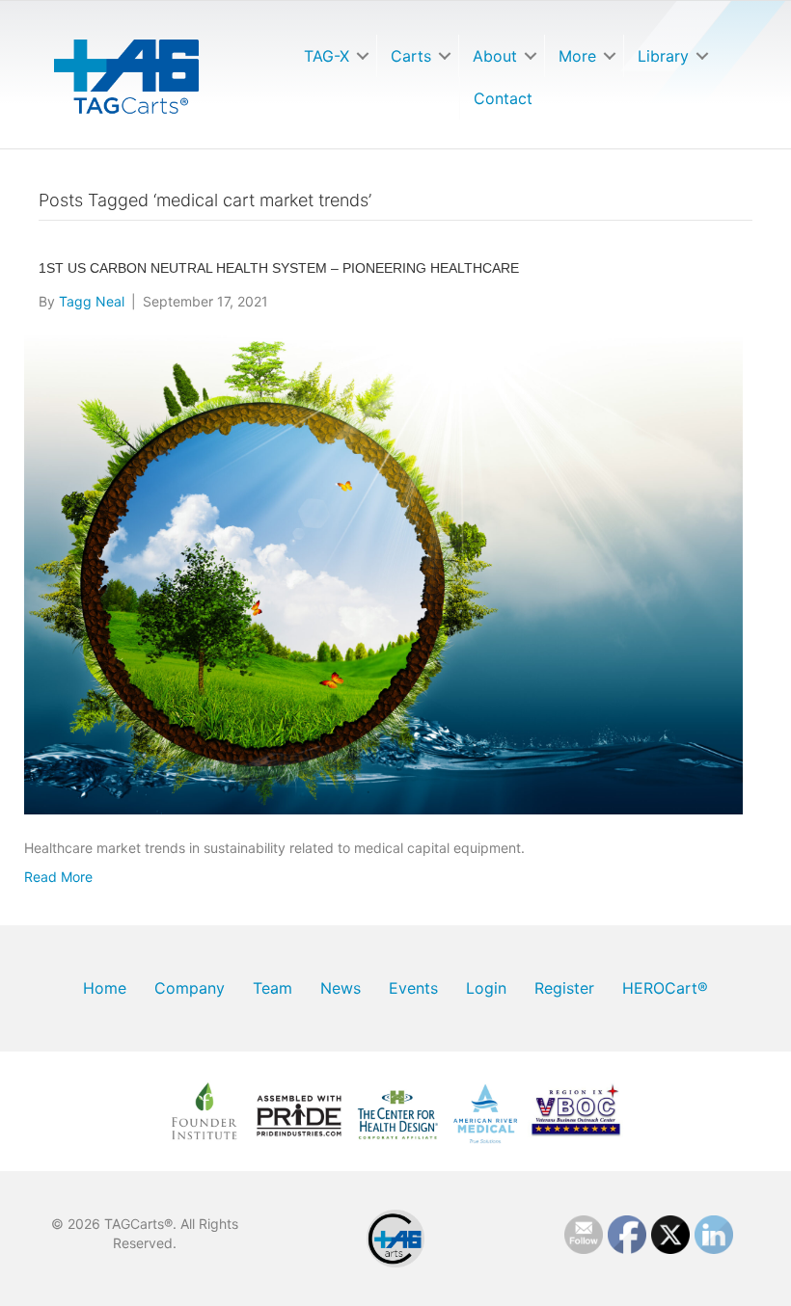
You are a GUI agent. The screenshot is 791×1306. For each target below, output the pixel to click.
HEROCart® (665, 988)
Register (564, 988)
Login (486, 988)
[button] (362, 56)
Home (104, 988)
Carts (411, 56)
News (340, 988)
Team (272, 988)
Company (189, 988)
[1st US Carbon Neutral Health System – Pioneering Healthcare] (383, 573)
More (577, 56)
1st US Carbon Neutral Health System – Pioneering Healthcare (279, 268)
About (495, 56)
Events (413, 988)
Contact (503, 98)
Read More (58, 876)
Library (663, 56)
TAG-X (326, 56)
